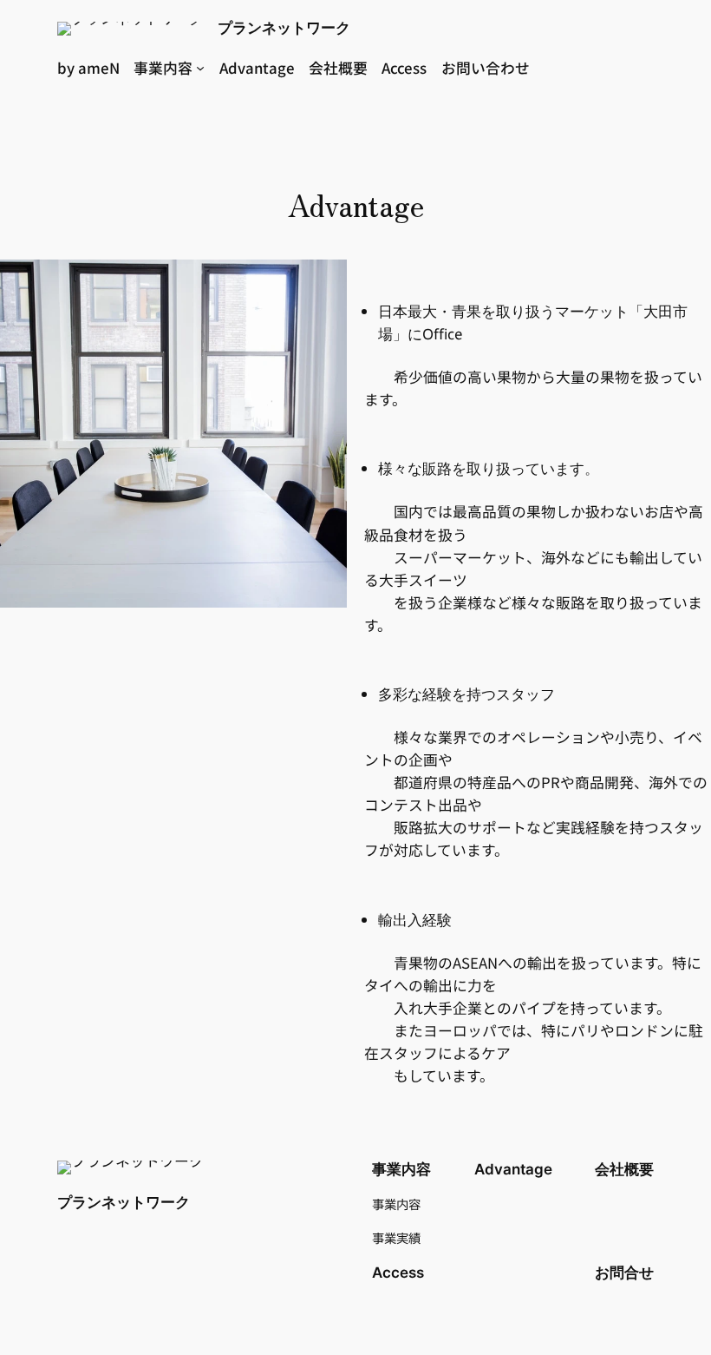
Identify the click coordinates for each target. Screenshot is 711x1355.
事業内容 (163, 67)
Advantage (257, 67)
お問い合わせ (485, 67)
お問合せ (624, 1272)
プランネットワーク (284, 27)
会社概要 (338, 67)
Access (404, 67)
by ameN (88, 67)
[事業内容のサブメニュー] (200, 67)
